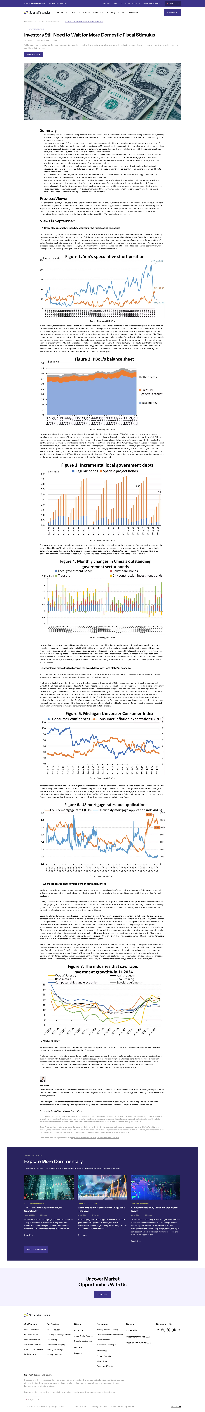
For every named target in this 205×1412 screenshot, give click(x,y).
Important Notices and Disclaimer (34, 3)
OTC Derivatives (31, 1334)
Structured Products (33, 1344)
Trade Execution (53, 1330)
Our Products (30, 1324)
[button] (33, 54)
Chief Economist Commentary (51, 22)
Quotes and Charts (105, 1366)
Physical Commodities (33, 1349)
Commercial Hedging (56, 1344)
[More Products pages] (66, 12)
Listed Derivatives (31, 1330)
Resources (106, 3)
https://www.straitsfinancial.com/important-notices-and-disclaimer (95, 1138)
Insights (78, 1353)
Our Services (53, 1324)
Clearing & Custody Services (59, 1334)
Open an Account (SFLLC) (153, 3)
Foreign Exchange (32, 1339)
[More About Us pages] (102, 12)
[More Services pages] (79, 12)
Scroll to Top (176, 1406)
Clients (77, 1324)
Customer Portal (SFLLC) (132, 3)
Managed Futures (54, 1354)
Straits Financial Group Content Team (67, 1111)
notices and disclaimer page (54, 1380)
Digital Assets (30, 1354)
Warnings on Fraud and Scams (58, 3)
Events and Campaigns (107, 1344)
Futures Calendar (104, 1356)
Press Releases (103, 1339)
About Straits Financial (83, 1336)
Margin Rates (102, 1361)
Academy (78, 1347)
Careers (115, 3)
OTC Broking (52, 1339)
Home (35, 22)
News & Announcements (107, 1330)
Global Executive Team (83, 1341)
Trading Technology (55, 1349)
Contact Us (131, 1330)
